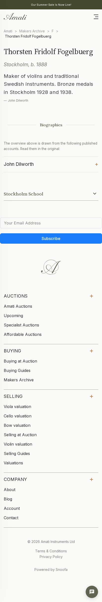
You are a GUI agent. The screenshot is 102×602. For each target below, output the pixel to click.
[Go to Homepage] (15, 16)
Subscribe (51, 238)
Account (12, 508)
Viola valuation (17, 406)
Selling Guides (17, 453)
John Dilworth (51, 164)
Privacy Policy (51, 557)
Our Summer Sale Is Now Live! (51, 4)
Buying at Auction (20, 361)
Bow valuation (17, 425)
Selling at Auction (20, 434)
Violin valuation (18, 444)
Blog (8, 498)
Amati (8, 31)
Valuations (13, 462)
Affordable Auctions (23, 334)
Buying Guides (17, 370)
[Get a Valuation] (92, 592)
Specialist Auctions (21, 324)
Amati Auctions (18, 306)
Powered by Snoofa (51, 569)
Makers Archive (32, 31)
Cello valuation (17, 415)
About (9, 489)
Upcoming (13, 315)
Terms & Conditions (51, 551)
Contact (11, 517)
